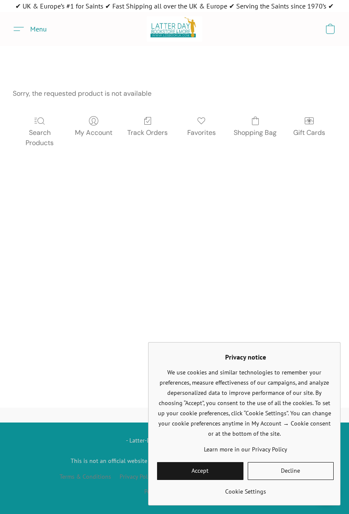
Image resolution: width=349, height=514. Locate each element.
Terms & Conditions (85, 476)
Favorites (201, 132)
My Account (93, 132)
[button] (175, 29)
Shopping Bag (255, 132)
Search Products (40, 137)
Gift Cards (309, 132)
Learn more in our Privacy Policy (245, 449)
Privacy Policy (137, 476)
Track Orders (147, 132)
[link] (245, 488)
